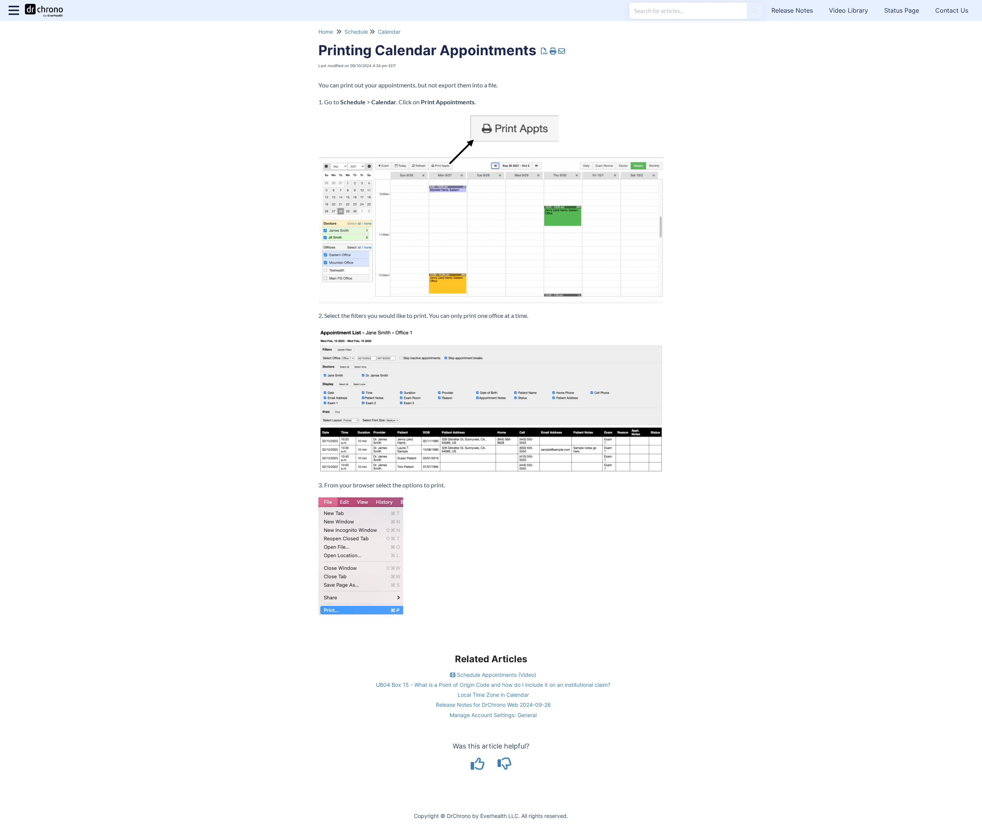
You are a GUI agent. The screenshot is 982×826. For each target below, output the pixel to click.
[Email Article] (561, 51)
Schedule (356, 31)
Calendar (389, 31)
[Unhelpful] (504, 766)
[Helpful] (478, 766)
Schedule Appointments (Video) (495, 674)
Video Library (848, 10)
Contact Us (951, 10)
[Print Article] (553, 51)
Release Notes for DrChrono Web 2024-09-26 (493, 704)
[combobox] (688, 11)
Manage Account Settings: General (493, 715)
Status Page (901, 10)
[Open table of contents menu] (15, 9)
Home (325, 31)
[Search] (754, 11)
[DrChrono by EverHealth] (47, 6)
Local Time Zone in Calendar (493, 694)
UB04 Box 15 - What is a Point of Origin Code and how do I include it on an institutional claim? (493, 684)
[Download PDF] (544, 51)
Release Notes (792, 10)
